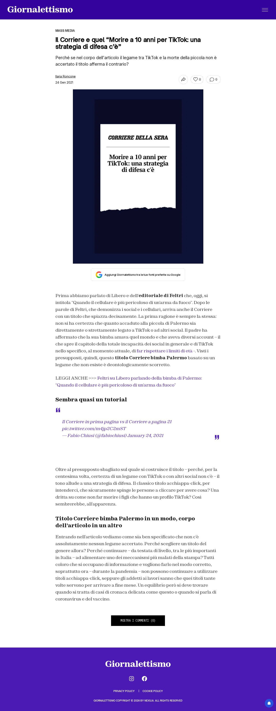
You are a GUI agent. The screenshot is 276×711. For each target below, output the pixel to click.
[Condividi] (183, 79)
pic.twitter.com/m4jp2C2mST (93, 428)
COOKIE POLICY (153, 691)
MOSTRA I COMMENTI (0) (138, 620)
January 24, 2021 (145, 435)
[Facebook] (144, 678)
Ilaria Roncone (65, 76)
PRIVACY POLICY (124, 691)
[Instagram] (131, 678)
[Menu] (265, 10)
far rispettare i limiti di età (165, 351)
